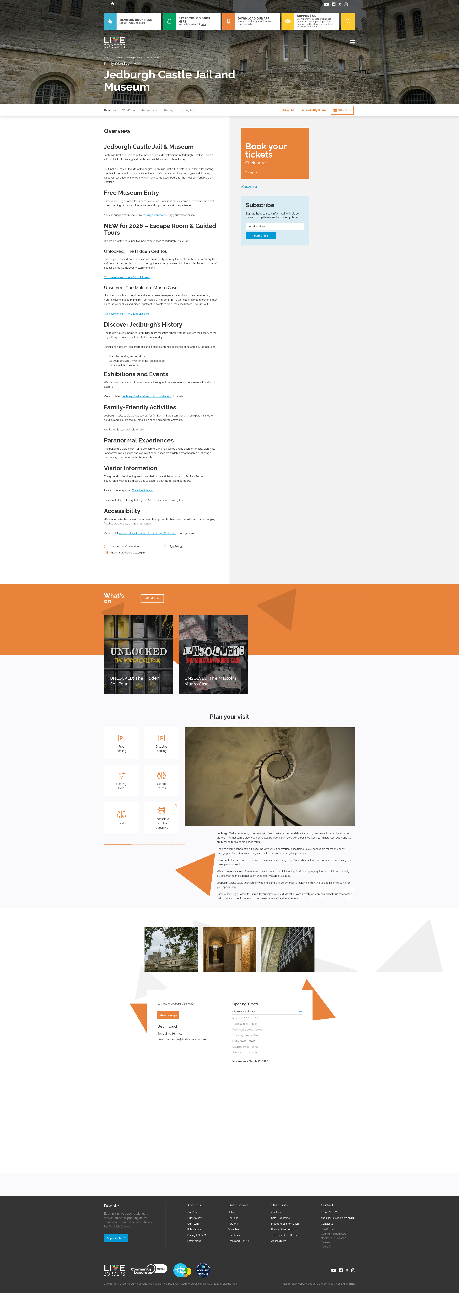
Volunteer (234, 1229)
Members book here (135, 20)
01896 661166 (329, 1212)
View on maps (168, 1015)
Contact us (327, 1223)
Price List (288, 110)
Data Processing (280, 1218)
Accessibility (278, 1240)
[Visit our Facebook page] (333, 4)
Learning (233, 1218)
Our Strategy (194, 1218)
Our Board (193, 1212)
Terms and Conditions (284, 1235)
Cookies (276, 1212)
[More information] (176, 805)
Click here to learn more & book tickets (127, 277)
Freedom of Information (285, 1223)
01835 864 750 (175, 546)
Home (107, 57)
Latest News (194, 1240)
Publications (194, 1229)
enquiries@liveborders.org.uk (338, 1218)
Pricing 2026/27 (196, 1235)
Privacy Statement (281, 1229)
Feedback (234, 1235)
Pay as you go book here (194, 19)
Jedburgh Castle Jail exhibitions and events (147, 396)
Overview (110, 110)
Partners (233, 1223)
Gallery (169, 110)
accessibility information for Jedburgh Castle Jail (147, 533)
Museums (118, 57)
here (203, 24)
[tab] (117, 844)
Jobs (231, 1212)
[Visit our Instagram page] (346, 4)
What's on (128, 110)
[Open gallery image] (171, 949)
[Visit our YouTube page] (326, 4)
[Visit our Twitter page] (339, 4)
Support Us (306, 16)
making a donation (153, 215)
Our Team (193, 1223)
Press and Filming (238, 1240)
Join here (140, 23)
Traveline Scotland (142, 490)
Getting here (187, 110)
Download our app (253, 18)
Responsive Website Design (299, 1283)
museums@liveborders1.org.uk (127, 552)
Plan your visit (149, 110)
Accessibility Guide (313, 110)
